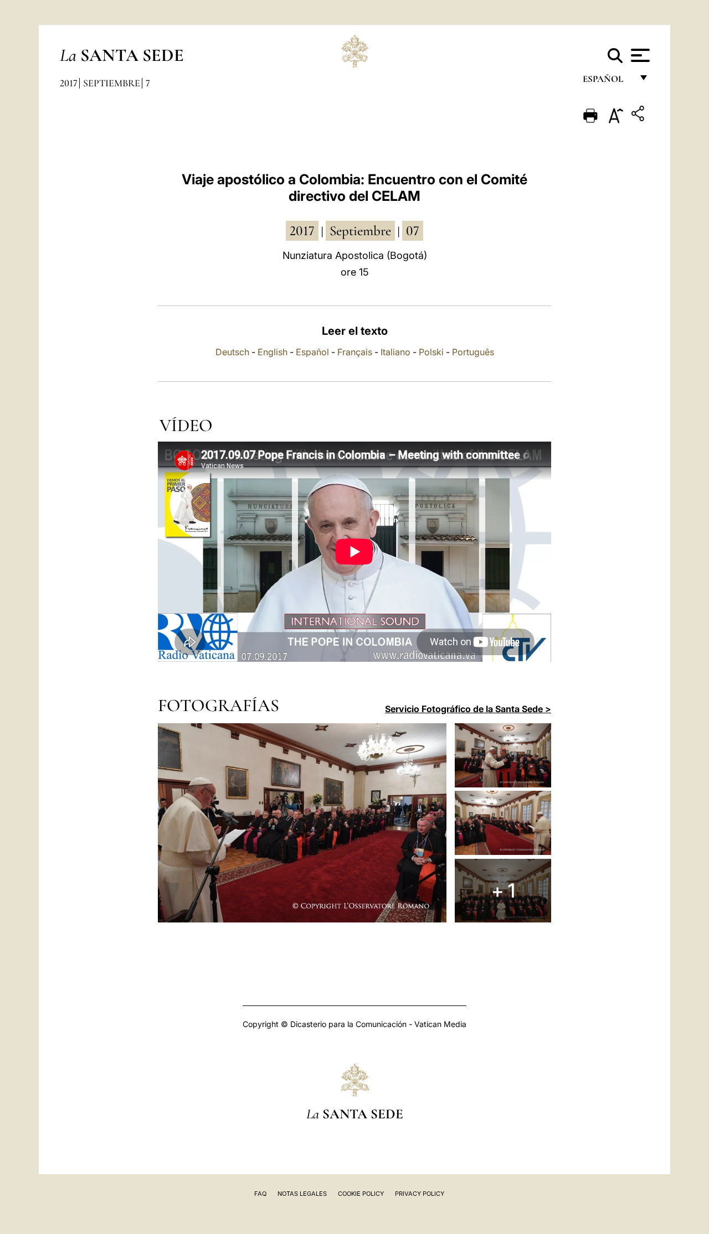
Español (312, 351)
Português (473, 351)
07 (412, 230)
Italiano (395, 351)
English (272, 351)
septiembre (360, 230)
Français (354, 351)
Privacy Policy (419, 1193)
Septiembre (111, 83)
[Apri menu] (639, 55)
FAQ (260, 1193)
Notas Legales (302, 1193)
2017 (69, 83)
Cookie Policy (361, 1193)
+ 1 (503, 890)
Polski (431, 351)
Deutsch (232, 351)
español (607, 81)
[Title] (639, 115)
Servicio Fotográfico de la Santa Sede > (468, 708)
